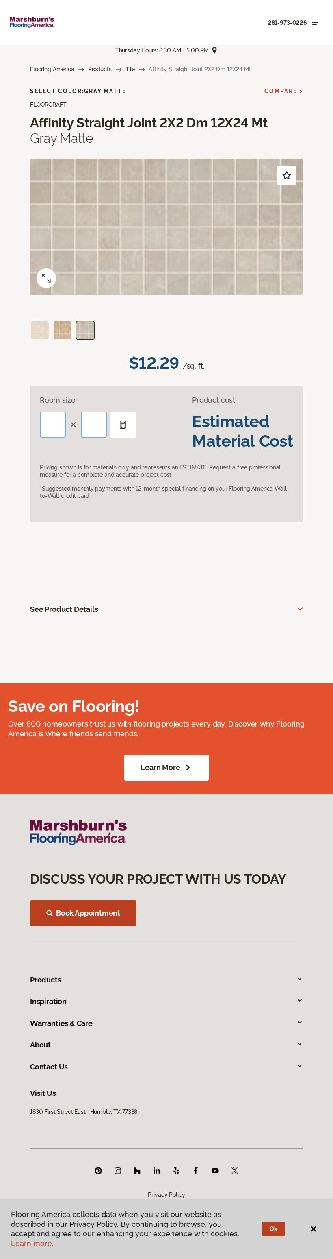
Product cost (213, 400)
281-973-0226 (287, 23)
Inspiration (48, 1001)
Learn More (160, 767)
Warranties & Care (61, 1023)
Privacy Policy (166, 1194)
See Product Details (64, 609)
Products (100, 69)
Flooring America (52, 69)
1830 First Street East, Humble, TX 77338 (83, 1111)
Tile (130, 69)
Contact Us (49, 1067)
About (40, 1045)
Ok (273, 1229)
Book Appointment (88, 913)
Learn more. (32, 1243)
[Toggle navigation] (315, 22)
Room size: (58, 400)
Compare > (283, 91)
